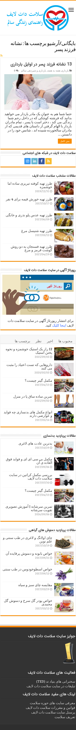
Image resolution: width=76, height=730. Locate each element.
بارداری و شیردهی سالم (33, 70)
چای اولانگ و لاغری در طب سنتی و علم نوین (27, 539)
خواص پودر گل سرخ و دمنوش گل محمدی (28, 602)
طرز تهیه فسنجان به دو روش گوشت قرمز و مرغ (31, 248)
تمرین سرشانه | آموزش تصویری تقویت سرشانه (28, 508)
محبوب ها (65, 341)
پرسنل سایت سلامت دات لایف (53, 712)
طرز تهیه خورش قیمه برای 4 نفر (29, 199)
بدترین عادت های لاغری (35, 443)
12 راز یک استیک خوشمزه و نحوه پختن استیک (29, 351)
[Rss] (48, 161)
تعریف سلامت (65, 716)
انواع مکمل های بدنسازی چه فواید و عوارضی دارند (28, 414)
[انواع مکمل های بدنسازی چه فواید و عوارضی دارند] (64, 416)
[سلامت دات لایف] (38, 17)
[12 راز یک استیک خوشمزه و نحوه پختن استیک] (64, 353)
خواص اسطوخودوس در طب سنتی (27, 569)
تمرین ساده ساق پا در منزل (32, 396)
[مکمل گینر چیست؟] (64, 385)
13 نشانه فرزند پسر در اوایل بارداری (41, 64)
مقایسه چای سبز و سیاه (35, 584)
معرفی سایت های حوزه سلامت (52, 702)
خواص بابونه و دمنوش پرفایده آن (29, 553)
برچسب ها (22, 341)
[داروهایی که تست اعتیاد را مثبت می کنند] (64, 369)
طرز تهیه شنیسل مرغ (36, 230)
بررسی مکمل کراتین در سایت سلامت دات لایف (30, 476)
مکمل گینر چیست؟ (38, 380)
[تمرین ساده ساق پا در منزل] (64, 401)
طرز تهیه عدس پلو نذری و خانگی (29, 215)
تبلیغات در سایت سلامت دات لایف (51, 686)
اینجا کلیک (59, 325)
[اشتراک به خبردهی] (1, 55)
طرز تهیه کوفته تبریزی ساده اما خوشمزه (30, 185)
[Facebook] (41, 161)
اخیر (50, 341)
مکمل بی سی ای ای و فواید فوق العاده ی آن (29, 461)
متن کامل (64, 141)
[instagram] (27, 161)
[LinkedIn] (34, 161)
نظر (39, 341)
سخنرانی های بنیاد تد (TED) (55, 681)
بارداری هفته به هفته (58, 70)
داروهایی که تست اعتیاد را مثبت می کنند (29, 366)
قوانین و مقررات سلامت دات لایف (50, 707)
